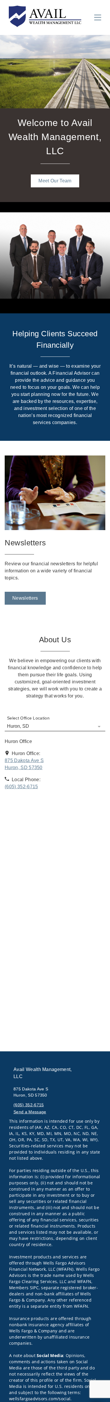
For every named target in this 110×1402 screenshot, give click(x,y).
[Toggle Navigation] (97, 17)
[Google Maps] (55, 823)
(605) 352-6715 (28, 1104)
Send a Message (29, 1112)
